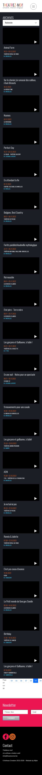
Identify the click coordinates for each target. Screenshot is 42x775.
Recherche (8, 22)
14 (12, 681)
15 (16, 681)
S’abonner (11, 718)
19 (36, 681)
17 (26, 681)
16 (21, 681)
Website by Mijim (32, 760)
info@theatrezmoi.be (10, 756)
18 (31, 681)
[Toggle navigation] (33, 6)
